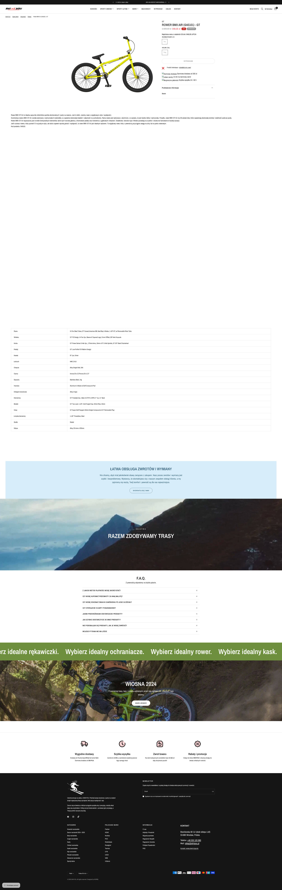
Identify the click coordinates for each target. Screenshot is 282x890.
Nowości (93, 9)
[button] (141, 703)
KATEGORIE (71, 825)
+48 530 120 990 (194, 840)
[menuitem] (94, 9)
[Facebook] (69, 816)
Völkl (106, 858)
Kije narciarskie (71, 851)
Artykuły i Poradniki (148, 832)
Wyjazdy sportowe (148, 835)
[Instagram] (74, 816)
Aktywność (23, 17)
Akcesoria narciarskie (73, 858)
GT (163, 21)
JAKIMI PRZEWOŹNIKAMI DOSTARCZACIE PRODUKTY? (102, 614)
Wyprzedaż (158, 9)
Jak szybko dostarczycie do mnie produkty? (102, 619)
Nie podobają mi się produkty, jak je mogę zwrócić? (105, 625)
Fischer (107, 829)
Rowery (29, 17)
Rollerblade (108, 842)
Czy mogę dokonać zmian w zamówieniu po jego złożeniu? (107, 602)
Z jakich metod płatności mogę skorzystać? (102, 590)
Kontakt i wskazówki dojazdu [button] (189, 848)
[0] (274, 9)
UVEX (107, 855)
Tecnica (107, 848)
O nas (144, 829)
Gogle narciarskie (72, 839)
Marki (134, 9)
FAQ (144, 848)
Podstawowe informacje (170, 88)
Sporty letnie (122, 9)
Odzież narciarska (72, 845)
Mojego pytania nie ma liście (95, 631)
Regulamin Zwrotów (149, 842)
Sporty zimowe (106, 9)
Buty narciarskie (72, 835)
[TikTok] (80, 816)
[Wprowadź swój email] (212, 791)
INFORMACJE (147, 825)
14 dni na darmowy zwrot (182, 77)
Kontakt (177, 9)
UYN (106, 851)
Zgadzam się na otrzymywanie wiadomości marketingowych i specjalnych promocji (168, 796)
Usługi (168, 9)
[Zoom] (151, 24)
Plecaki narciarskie (73, 855)
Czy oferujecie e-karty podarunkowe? (99, 608)
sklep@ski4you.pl (192, 843)
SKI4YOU (8, 17)
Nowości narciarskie (73, 829)
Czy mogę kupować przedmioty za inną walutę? (103, 596)
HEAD (107, 832)
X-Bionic (107, 861)
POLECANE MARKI (112, 825)
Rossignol (108, 845)
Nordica (107, 835)
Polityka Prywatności (149, 845)
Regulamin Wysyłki (148, 839)
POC (106, 839)
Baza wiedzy (146, 9)
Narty (68, 842)
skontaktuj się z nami (185, 67)
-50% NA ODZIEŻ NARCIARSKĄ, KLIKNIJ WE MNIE (165, 2)
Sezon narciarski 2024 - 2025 (76, 832)
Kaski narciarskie (72, 848)
